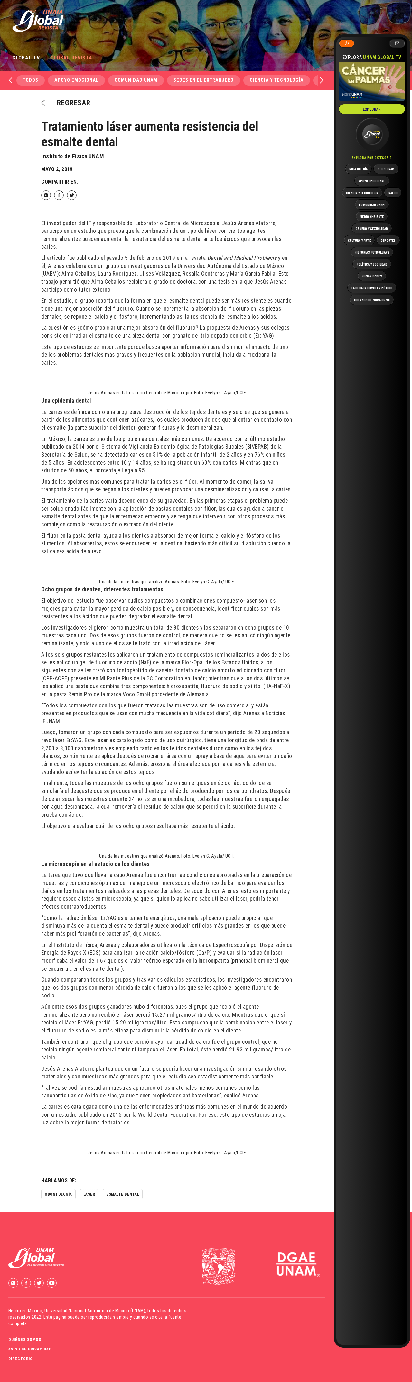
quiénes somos (24, 1339)
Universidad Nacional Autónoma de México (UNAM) (94, 1310)
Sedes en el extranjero (203, 80)
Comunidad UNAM (136, 80)
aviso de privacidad (30, 1349)
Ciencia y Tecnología (277, 80)
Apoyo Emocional (76, 80)
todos (30, 80)
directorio (20, 1359)
